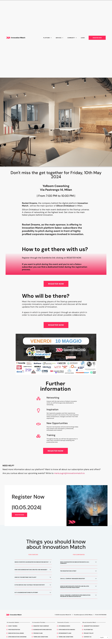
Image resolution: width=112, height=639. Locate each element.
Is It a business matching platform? (26, 594)
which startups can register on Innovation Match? (32, 563)
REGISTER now (19, 516)
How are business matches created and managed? (31, 571)
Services (58, 38)
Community (71, 38)
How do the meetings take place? (25, 578)
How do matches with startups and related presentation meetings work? (74, 588)
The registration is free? (68, 572)
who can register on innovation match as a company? (74, 564)
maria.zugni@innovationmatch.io (69, 474)
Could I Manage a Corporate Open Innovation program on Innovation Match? (75, 597)
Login (83, 38)
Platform (46, 38)
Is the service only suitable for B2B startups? (30, 586)
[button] (33, 564)
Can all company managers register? (72, 580)
